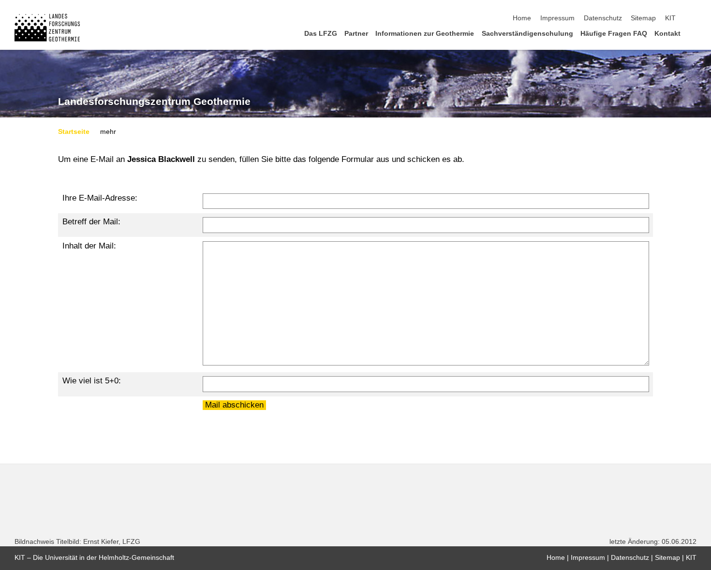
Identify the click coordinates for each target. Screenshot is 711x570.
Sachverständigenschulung (527, 33)
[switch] (693, 18)
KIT (670, 18)
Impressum (557, 18)
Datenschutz (603, 18)
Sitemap (643, 18)
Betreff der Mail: (91, 221)
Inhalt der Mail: (89, 245)
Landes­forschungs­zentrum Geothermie (154, 101)
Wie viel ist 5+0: (91, 380)
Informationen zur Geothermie (424, 33)
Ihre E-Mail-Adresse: (99, 198)
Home (522, 18)
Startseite (73, 131)
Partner (356, 33)
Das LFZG (320, 33)
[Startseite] (693, 33)
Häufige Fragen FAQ (613, 33)
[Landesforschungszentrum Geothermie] (47, 28)
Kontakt (667, 33)
